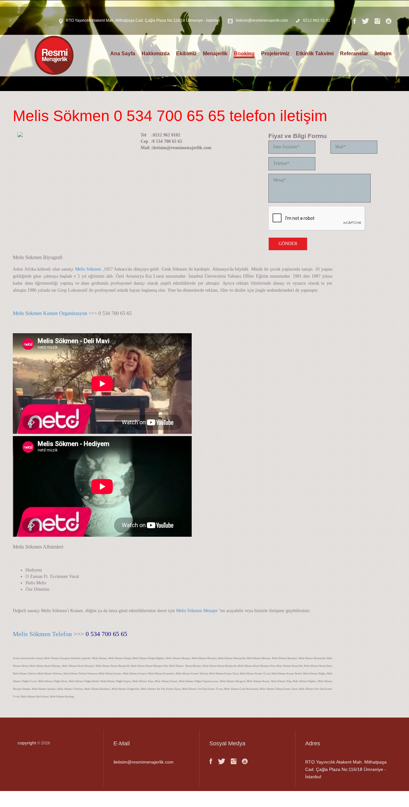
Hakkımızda (156, 53)
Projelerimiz (275, 53)
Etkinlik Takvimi (315, 53)
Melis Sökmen (88, 269)
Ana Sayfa (122, 53)
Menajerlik (215, 53)
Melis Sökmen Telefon (42, 633)
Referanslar (354, 53)
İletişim (382, 53)
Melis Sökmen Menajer (197, 610)
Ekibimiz (186, 53)
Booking (244, 53)
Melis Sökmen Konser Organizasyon (50, 313)
